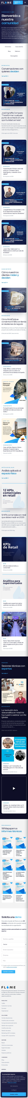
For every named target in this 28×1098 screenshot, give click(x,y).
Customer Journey (7, 1006)
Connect (4, 1008)
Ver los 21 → (5, 282)
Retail (3, 1042)
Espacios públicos (6, 1053)
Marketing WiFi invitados (8, 1033)
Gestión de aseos (6, 1030)
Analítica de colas (6, 1028)
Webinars (17, 51)
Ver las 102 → (5, 76)
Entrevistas (8, 46)
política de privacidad (12, 967)
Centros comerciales (7, 1045)
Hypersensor (5, 1011)
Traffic (3, 1003)
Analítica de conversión (8, 1020)
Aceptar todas (14, 1094)
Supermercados (6, 1048)
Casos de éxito (19, 46)
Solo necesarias (14, 1086)
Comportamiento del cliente (9, 1023)
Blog (9, 51)
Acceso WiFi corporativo (8, 1035)
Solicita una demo (17, 2)
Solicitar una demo (8, 971)
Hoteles (4, 1050)
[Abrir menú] (25, 2)
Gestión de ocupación (7, 1025)
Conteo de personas (7, 1018)
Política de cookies (12, 1082)
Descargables (14, 56)
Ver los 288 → (5, 478)
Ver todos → (5, 673)
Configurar (14, 1090)
